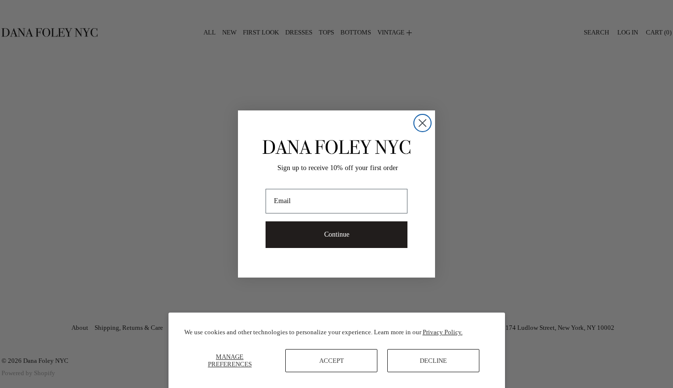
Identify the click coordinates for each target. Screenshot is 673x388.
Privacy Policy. (443, 332)
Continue (336, 234)
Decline (433, 360)
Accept (331, 360)
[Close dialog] (422, 123)
